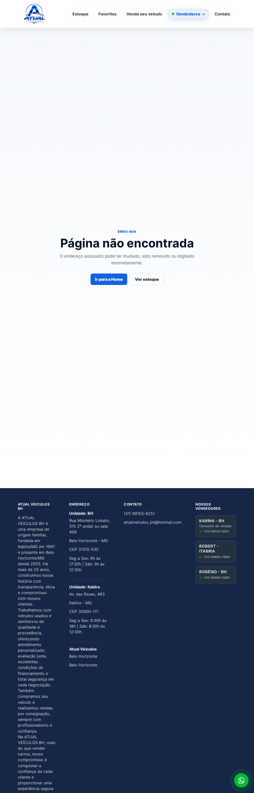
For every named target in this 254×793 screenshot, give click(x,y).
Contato (222, 13)
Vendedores (188, 13)
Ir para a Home (109, 279)
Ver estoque (147, 279)
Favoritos (107, 13)
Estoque (80, 13)
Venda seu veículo (144, 13)
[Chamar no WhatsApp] (241, 780)
